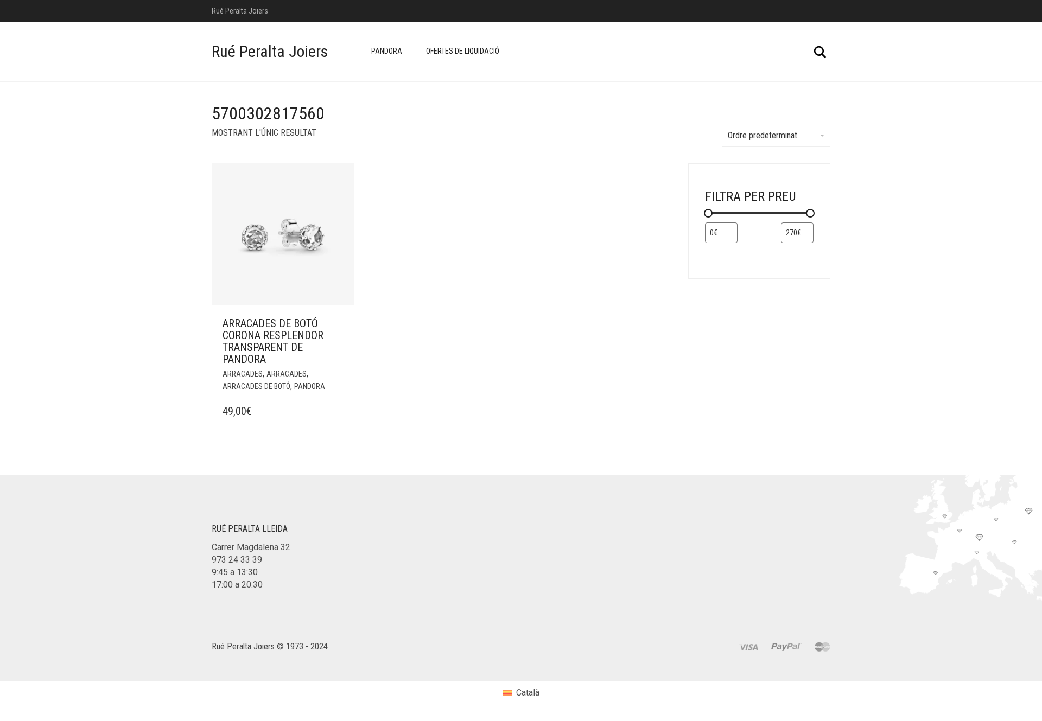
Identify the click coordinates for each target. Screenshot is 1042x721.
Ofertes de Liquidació (462, 51)
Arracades (243, 373)
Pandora (386, 51)
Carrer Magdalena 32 (251, 547)
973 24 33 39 (237, 559)
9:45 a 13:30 (235, 572)
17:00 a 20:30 (237, 584)
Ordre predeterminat (762, 135)
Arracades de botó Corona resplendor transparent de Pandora (273, 341)
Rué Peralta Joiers (270, 51)
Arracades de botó (256, 386)
